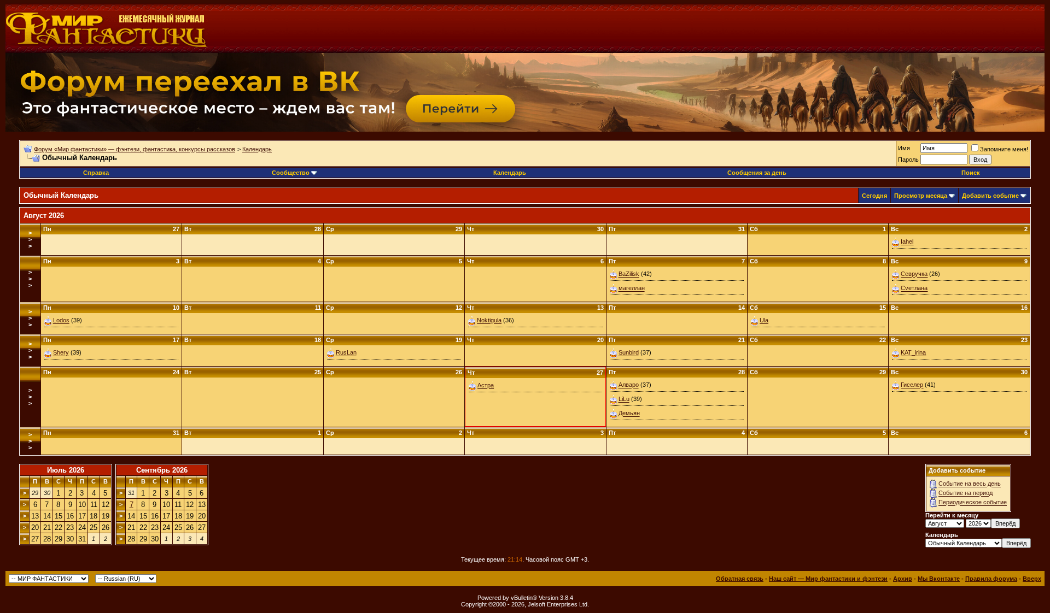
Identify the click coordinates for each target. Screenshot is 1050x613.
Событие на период (965, 493)
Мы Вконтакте (939, 578)
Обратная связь (739, 578)
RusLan (346, 353)
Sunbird (629, 353)
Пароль (908, 159)
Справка (96, 172)
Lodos (61, 320)
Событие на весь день (969, 484)
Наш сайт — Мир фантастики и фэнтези (828, 578)
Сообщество (291, 172)
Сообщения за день (756, 172)
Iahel (907, 242)
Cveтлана (914, 288)
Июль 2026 (65, 470)
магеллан (632, 288)
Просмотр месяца (920, 195)
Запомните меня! (1004, 149)
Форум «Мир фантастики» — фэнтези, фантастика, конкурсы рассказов (134, 149)
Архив (902, 578)
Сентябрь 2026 (162, 470)
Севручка (914, 274)
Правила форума (991, 578)
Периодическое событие (972, 502)
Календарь (257, 149)
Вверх (1032, 578)
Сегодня (874, 195)
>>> (30, 239)
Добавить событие (990, 195)
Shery (61, 353)
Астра (485, 385)
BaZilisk (629, 274)
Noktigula (489, 320)
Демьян (629, 413)
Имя (904, 148)
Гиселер (912, 385)
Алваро (629, 385)
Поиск (970, 172)
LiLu (624, 399)
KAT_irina (913, 353)
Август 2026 (44, 215)
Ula (764, 320)
